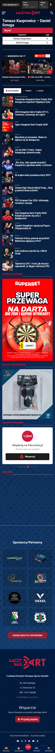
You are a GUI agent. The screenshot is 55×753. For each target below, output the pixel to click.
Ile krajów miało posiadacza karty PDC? (33, 175)
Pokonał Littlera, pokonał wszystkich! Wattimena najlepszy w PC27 (32, 239)
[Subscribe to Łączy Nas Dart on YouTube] (42, 55)
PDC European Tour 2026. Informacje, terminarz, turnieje (32, 201)
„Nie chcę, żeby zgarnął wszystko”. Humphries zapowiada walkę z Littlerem (33, 164)
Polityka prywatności (19, 735)
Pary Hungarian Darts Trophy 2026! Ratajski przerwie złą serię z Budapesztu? (31, 216)
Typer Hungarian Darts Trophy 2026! (31, 124)
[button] (5, 71)
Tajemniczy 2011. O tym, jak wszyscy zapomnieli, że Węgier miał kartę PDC (32, 265)
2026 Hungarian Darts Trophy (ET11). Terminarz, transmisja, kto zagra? (32, 113)
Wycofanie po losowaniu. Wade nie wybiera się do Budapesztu (31, 138)
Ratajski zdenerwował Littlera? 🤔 (14, 77)
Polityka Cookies (38, 735)
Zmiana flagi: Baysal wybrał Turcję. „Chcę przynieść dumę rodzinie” (34, 189)
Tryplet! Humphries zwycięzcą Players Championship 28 (32, 227)
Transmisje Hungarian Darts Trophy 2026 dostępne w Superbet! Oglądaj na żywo (33, 100)
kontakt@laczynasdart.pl (27, 697)
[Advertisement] (27, 504)
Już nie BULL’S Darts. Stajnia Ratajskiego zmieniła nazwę (28, 151)
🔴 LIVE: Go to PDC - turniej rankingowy (40, 77)
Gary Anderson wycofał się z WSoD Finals (31, 252)
